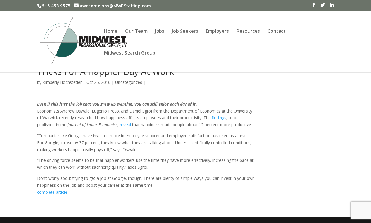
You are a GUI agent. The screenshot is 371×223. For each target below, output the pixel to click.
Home (110, 31)
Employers (217, 31)
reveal (125, 124)
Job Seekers (185, 31)
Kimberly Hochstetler (62, 82)
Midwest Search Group (129, 53)
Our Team (136, 31)
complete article (52, 192)
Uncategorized (128, 82)
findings (219, 117)
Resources (248, 31)
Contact (277, 31)
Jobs (159, 31)
